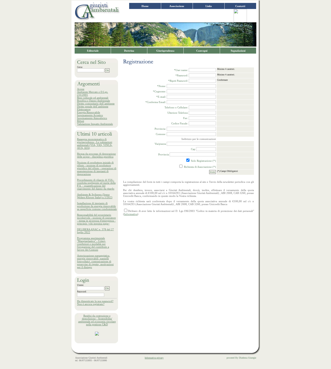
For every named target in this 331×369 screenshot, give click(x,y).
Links (208, 6)
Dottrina (129, 50)
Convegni (201, 50)
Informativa (130, 214)
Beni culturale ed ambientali (92, 97)
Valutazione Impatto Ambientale (95, 123)
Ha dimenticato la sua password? (95, 301)
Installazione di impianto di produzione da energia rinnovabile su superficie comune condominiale (97, 206)
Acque (80, 89)
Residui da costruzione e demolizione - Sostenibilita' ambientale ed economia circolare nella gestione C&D (97, 320)
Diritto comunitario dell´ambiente (96, 103)
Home (145, 6)
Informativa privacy (154, 357)
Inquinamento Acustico (90, 115)
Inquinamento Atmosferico (92, 118)
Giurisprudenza (165, 50)
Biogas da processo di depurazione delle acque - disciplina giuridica (96, 155)
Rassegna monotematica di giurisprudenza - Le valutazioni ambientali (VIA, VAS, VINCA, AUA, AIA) (94, 143)
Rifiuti (80, 121)
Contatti (240, 6)
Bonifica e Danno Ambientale (93, 100)
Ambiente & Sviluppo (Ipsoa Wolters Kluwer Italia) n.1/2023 (94, 196)
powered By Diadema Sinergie (241, 357)
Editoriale (93, 50)
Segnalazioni (238, 50)
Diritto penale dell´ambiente (92, 106)
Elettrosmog (84, 109)
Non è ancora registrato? (90, 304)
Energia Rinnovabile (88, 112)
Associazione (176, 6)
